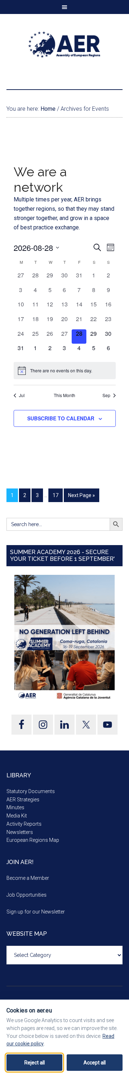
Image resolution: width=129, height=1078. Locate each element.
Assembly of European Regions (64, 44)
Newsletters (19, 832)
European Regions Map (32, 840)
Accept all (94, 1062)
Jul (22, 395)
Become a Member (27, 878)
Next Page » (81, 495)
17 (55, 495)
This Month (64, 395)
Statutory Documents (30, 791)
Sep (106, 395)
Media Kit (16, 816)
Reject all (34, 1062)
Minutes (15, 807)
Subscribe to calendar (60, 418)
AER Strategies (22, 799)
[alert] (65, 370)
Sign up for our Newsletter (35, 912)
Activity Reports (24, 824)
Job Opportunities (26, 895)
